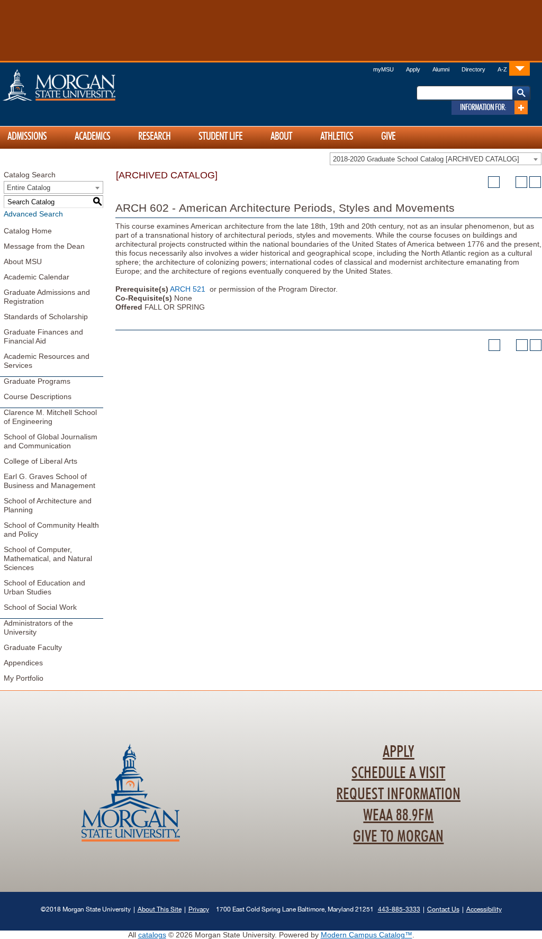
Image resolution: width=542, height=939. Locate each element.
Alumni (440, 69)
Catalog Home (28, 231)
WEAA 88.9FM (398, 816)
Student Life (220, 136)
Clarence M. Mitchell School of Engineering (50, 417)
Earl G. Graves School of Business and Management (49, 481)
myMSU (383, 69)
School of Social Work (40, 607)
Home (81, 85)
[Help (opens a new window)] (535, 182)
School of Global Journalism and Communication (50, 441)
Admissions (27, 136)
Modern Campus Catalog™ (366, 935)
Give (388, 136)
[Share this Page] (507, 182)
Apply (413, 69)
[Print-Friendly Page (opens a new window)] (521, 182)
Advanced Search (33, 214)
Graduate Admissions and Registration (47, 296)
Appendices (23, 662)
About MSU (23, 261)
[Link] (519, 68)
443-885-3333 (399, 909)
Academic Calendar (36, 277)
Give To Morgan (398, 837)
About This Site (160, 909)
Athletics (336, 136)
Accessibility (484, 909)
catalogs (152, 935)
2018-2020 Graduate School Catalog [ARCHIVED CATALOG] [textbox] (426, 159)
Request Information (398, 794)
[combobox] (435, 158)
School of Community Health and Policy (51, 529)
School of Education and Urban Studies (44, 587)
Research (154, 136)
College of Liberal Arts (40, 461)
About (281, 136)
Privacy (198, 909)
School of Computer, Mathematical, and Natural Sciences (48, 558)
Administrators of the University (38, 627)
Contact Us (443, 909)
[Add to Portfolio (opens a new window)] (494, 182)
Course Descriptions (37, 396)
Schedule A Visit (398, 773)
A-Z (502, 69)
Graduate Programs (37, 381)
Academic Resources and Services (46, 360)
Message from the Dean (44, 246)
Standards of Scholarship (46, 316)
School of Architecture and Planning (48, 505)
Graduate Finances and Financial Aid (43, 336)
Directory (473, 69)
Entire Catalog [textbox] (28, 188)
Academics (92, 136)
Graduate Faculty (33, 647)
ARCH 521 (187, 289)
